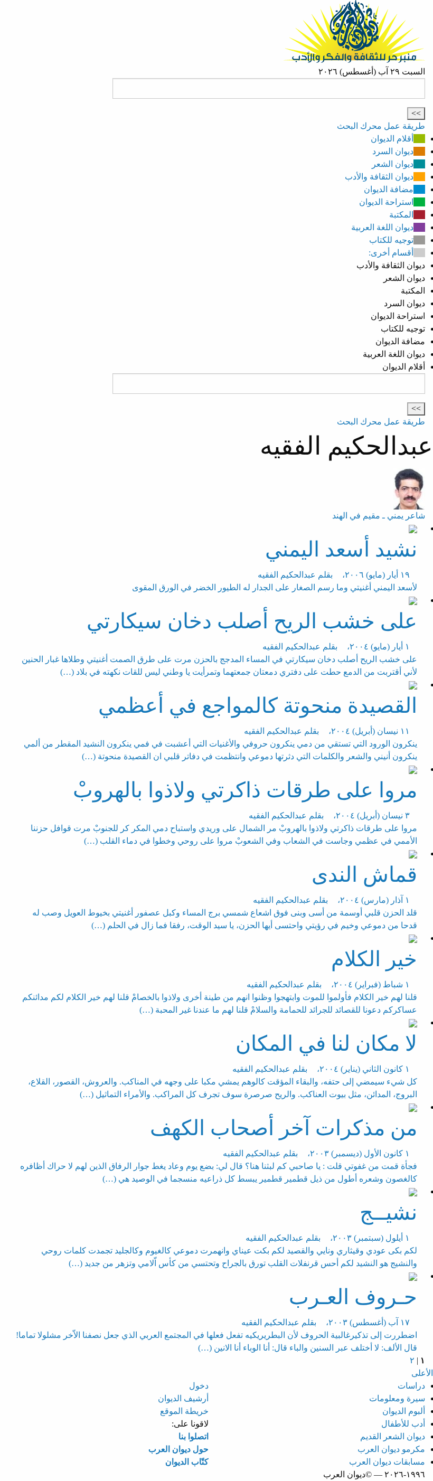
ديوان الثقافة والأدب (379, 176)
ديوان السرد (392, 151)
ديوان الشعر (392, 163)
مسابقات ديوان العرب (387, 1461)
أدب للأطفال (403, 1423)
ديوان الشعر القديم (392, 1436)
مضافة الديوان (388, 189)
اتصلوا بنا (193, 1436)
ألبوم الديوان (403, 1411)
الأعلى (422, 1373)
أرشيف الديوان (183, 1398)
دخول (199, 1385)
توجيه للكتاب (391, 239)
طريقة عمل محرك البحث (381, 125)
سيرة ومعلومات (397, 1398)
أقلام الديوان (392, 138)
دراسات (411, 1385)
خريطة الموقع (184, 1411)
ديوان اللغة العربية (382, 227)
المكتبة (401, 214)
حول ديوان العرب (178, 1449)
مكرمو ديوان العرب (391, 1449)
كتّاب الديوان (187, 1461)
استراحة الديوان (386, 201)
